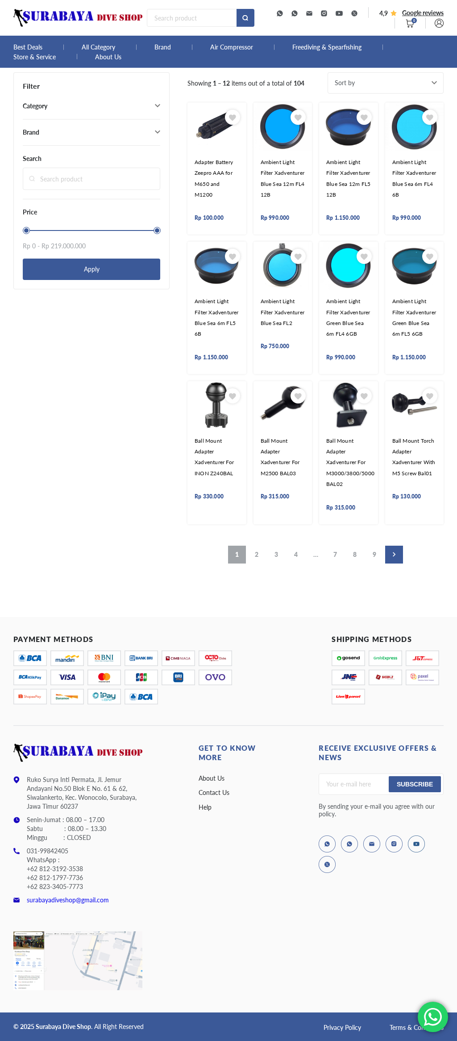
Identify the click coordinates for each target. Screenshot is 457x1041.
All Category (98, 47)
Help (205, 807)
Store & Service (34, 57)
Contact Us (214, 792)
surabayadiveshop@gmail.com (68, 900)
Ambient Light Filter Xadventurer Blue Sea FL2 (283, 312)
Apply (92, 269)
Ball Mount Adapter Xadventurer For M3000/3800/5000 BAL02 (350, 462)
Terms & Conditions (417, 1027)
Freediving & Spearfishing (326, 47)
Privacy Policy (342, 1027)
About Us (108, 57)
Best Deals (27, 47)
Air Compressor (231, 47)
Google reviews (423, 12)
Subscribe (415, 784)
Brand (162, 47)
